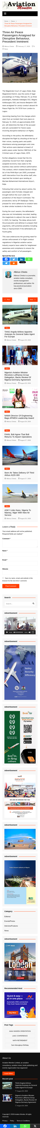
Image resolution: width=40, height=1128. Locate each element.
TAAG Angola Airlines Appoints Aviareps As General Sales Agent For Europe (20, 334)
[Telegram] (6, 263)
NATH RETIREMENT (20, 1040)
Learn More (8, 1073)
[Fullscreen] (33, 632)
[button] (20, 626)
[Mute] (30, 632)
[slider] (18, 632)
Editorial (7, 916)
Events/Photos (9, 921)
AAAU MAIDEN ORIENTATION (20, 1031)
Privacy (4, 1121)
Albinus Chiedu (9, 46)
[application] (20, 625)
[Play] (7, 632)
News (6, 49)
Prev (8, 299)
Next (31, 299)
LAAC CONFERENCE (20, 1036)
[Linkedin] (21, 259)
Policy (12, 1121)
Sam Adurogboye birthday (20, 1045)
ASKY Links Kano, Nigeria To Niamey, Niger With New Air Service (18, 512)
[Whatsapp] (29, 259)
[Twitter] (13, 259)
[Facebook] (6, 259)
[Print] (13, 263)
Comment (6, 538)
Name (4, 551)
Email (4, 560)
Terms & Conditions (23, 1121)
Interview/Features (11, 926)
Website (5, 569)
